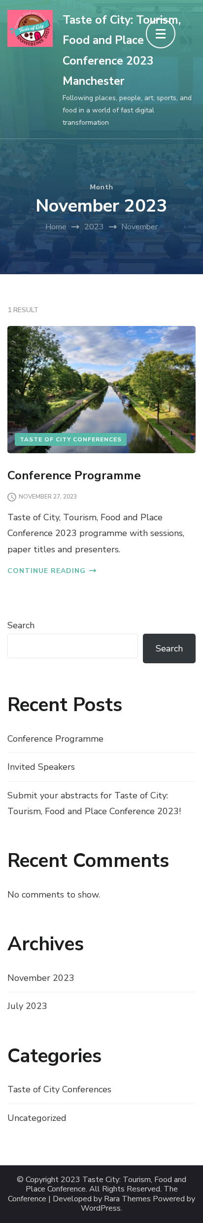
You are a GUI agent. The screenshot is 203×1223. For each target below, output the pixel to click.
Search (20, 625)
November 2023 (40, 978)
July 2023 (27, 1006)
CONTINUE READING (46, 571)
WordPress (101, 1208)
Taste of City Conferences (71, 439)
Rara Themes (127, 1199)
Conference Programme (74, 475)
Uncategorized (37, 1118)
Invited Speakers (41, 767)
